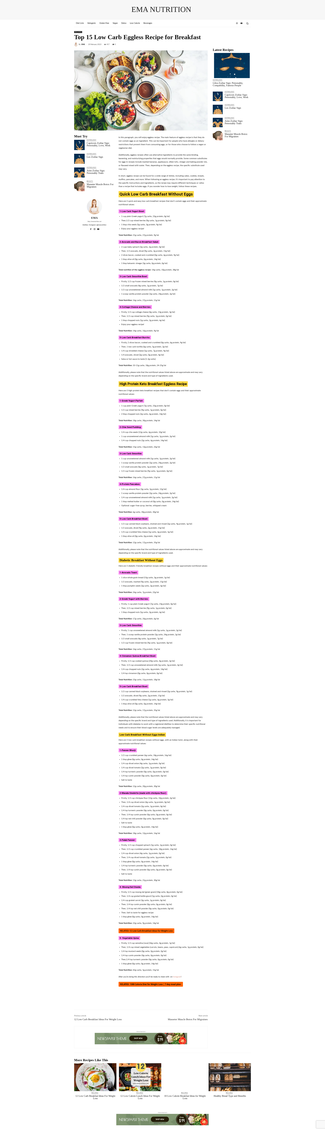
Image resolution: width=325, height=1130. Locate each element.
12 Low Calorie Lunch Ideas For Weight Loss (140, 1097)
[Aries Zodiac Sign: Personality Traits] (79, 172)
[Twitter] (236, 44)
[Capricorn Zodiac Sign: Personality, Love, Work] (79, 144)
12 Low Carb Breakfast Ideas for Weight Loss (151, 930)
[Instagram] (236, 23)
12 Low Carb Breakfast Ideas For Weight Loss (98, 1019)
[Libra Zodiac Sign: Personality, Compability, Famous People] (232, 65)
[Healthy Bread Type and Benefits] (230, 1077)
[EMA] (76, 44)
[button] (247, 23)
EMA (83, 44)
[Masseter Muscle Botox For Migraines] (79, 186)
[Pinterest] (242, 44)
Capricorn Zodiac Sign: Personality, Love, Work (98, 144)
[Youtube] (241, 23)
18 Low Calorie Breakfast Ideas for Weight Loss (185, 1097)
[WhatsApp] (248, 44)
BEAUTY (90, 181)
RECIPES (78, 32)
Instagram (177, 977)
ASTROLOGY (91, 140)
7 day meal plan (172, 984)
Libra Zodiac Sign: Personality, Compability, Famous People (228, 84)
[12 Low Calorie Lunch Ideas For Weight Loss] (140, 1077)
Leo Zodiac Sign (95, 157)
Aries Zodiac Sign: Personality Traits (96, 171)
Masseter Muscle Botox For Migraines (100, 185)
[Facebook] (230, 44)
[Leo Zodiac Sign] (79, 158)
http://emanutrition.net (94, 221)
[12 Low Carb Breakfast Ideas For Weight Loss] (95, 1077)
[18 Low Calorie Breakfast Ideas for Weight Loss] (185, 1077)
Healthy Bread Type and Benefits (230, 1096)
